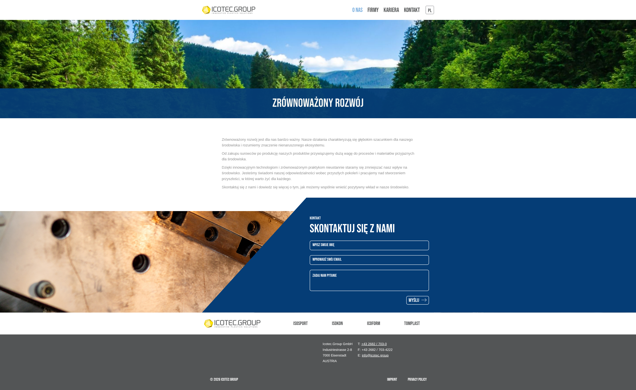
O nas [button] (357, 10)
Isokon (337, 323)
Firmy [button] (373, 10)
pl (430, 11)
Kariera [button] (391, 10)
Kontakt (412, 10)
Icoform (373, 323)
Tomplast (412, 323)
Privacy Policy (417, 379)
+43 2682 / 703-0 (374, 344)
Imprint (392, 379)
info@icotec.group (375, 355)
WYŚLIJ (414, 300)
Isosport (300, 323)
